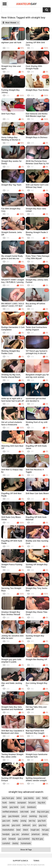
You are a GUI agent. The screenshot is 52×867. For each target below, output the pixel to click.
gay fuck (42, 820)
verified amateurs (10, 811)
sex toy (32, 820)
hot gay (45, 830)
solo (38, 798)
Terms (36, 861)
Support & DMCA (20, 861)
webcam (26, 825)
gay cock (16, 825)
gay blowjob (13, 816)
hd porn (32, 802)
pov (34, 825)
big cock (43, 816)
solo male (24, 811)
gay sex (15, 834)
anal (33, 811)
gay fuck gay (8, 798)
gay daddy (29, 798)
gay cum (6, 820)
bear (19, 830)
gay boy (42, 825)
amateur (25, 834)
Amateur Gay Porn (23, 865)
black (25, 830)
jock (4, 839)
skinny (45, 834)
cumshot (6, 843)
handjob (5, 834)
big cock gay (43, 811)
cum (23, 807)
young (23, 820)
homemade (26, 843)
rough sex (35, 830)
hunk (4, 802)
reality (15, 820)
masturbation (8, 830)
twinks (12, 802)
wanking (33, 816)
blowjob (12, 839)
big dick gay (37, 839)
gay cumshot (23, 839)
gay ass (5, 825)
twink (4, 807)
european (22, 802)
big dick (41, 802)
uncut (24, 816)
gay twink (14, 807)
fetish (44, 798)
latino (19, 798)
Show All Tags (26, 849)
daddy (15, 843)
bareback (31, 807)
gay (4, 816)
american (36, 834)
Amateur (26, 4)
